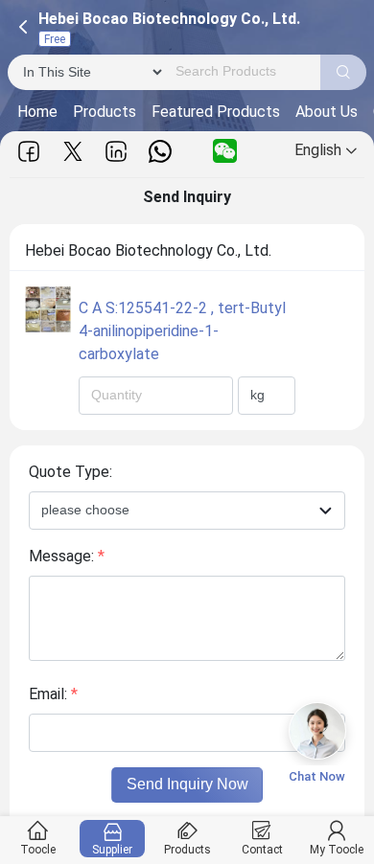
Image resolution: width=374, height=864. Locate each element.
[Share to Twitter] (72, 151)
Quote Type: (70, 472)
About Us (326, 111)
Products (104, 111)
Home (37, 111)
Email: (53, 694)
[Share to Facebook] (28, 151)
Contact (262, 849)
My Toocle (336, 849)
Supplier (112, 849)
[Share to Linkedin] (116, 151)
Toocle (38, 849)
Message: (67, 556)
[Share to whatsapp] (160, 151)
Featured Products (216, 111)
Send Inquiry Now (187, 784)
